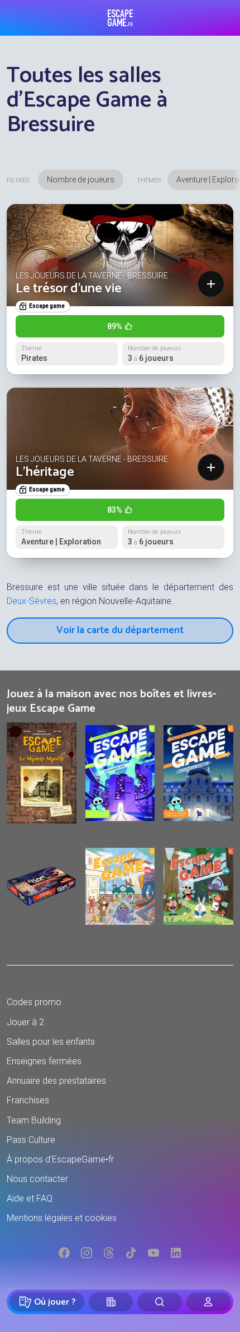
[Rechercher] (159, 1301)
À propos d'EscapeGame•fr (60, 1159)
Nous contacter (37, 1179)
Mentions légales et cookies (62, 1218)
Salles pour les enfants (51, 1041)
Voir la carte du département (120, 630)
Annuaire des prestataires (56, 1080)
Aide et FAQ (29, 1198)
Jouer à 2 (25, 1022)
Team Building (34, 1120)
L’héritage (45, 472)
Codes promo (34, 1002)
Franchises (28, 1100)
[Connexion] (208, 1301)
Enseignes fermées (44, 1061)
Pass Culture (31, 1140)
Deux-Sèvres (31, 601)
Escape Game (120, 18)
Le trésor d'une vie (69, 289)
